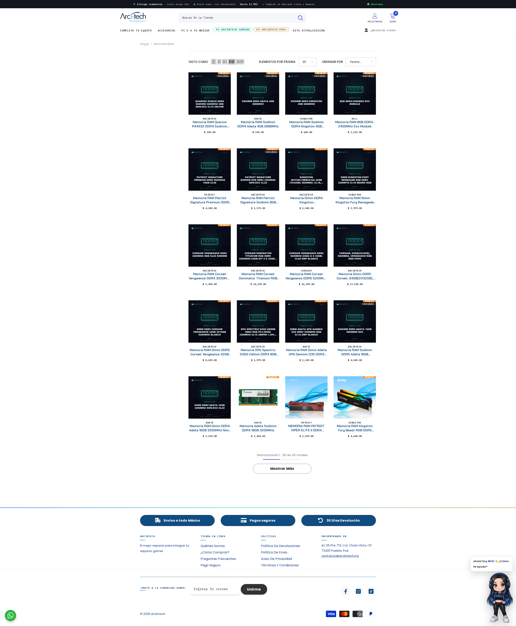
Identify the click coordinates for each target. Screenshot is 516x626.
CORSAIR (306, 270)
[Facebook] (346, 591)
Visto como (198, 62)
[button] (213, 61)
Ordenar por (332, 62)
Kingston (306, 118)
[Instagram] (358, 591)
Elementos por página (277, 62)
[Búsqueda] (242, 18)
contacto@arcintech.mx (340, 556)
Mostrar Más (282, 468)
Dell (355, 118)
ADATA (258, 118)
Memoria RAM (164, 44)
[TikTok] (371, 591)
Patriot (209, 194)
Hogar (144, 44)
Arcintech (209, 118)
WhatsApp (377, 4)
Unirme (254, 589)
